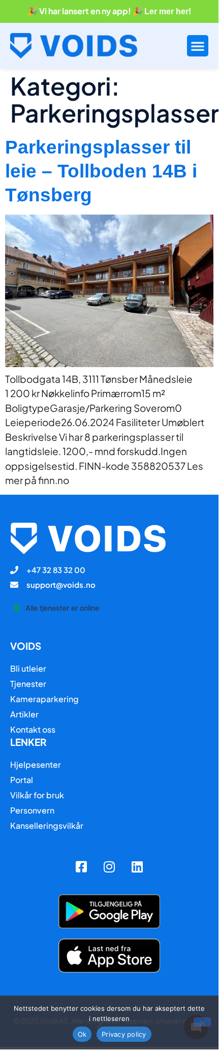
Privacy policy (124, 1034)
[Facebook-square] (81, 866)
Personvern (32, 810)
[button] (197, 45)
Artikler (24, 714)
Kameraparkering (44, 699)
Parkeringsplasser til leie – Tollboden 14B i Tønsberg (101, 171)
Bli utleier (28, 668)
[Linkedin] (137, 866)
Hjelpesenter (35, 764)
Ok (82, 1034)
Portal (21, 779)
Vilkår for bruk (37, 795)
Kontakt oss (32, 729)
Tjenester (28, 683)
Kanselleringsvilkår (46, 825)
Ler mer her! (167, 11)
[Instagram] (109, 866)
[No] (202, 1022)
